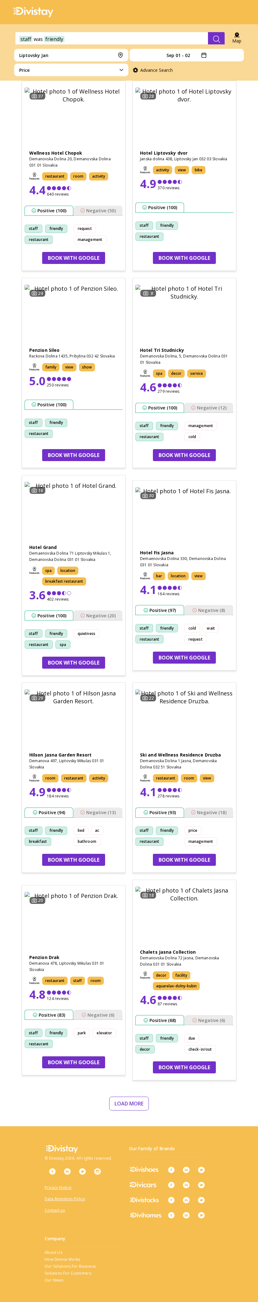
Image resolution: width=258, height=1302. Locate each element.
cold (192, 436)
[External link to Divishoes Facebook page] (171, 1169)
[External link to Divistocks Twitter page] (201, 1200)
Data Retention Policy (65, 1199)
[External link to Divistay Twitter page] (82, 1171)
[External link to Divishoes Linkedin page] (186, 1169)
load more (129, 1103)
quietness (86, 633)
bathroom (87, 841)
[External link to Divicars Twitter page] (201, 1184)
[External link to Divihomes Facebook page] (171, 1215)
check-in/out (200, 1049)
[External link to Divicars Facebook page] (171, 1184)
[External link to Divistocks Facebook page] (171, 1200)
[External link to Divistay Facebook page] (52, 1171)
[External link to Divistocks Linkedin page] (186, 1200)
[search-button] (216, 39)
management (90, 239)
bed (81, 830)
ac (97, 830)
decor (145, 1049)
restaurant (38, 239)
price (193, 830)
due (191, 1038)
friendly (56, 228)
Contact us (55, 1210)
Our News (54, 1280)
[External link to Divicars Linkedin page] (186, 1184)
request (85, 228)
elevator (104, 1033)
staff (33, 228)
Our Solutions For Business (70, 1266)
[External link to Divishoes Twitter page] (201, 1169)
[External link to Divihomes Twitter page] (201, 1215)
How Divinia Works (62, 1259)
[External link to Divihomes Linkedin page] (186, 1215)
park (82, 1033)
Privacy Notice (58, 1187)
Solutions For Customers (68, 1273)
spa (63, 644)
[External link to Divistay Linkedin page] (67, 1171)
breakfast (38, 841)
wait (211, 628)
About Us (53, 1252)
